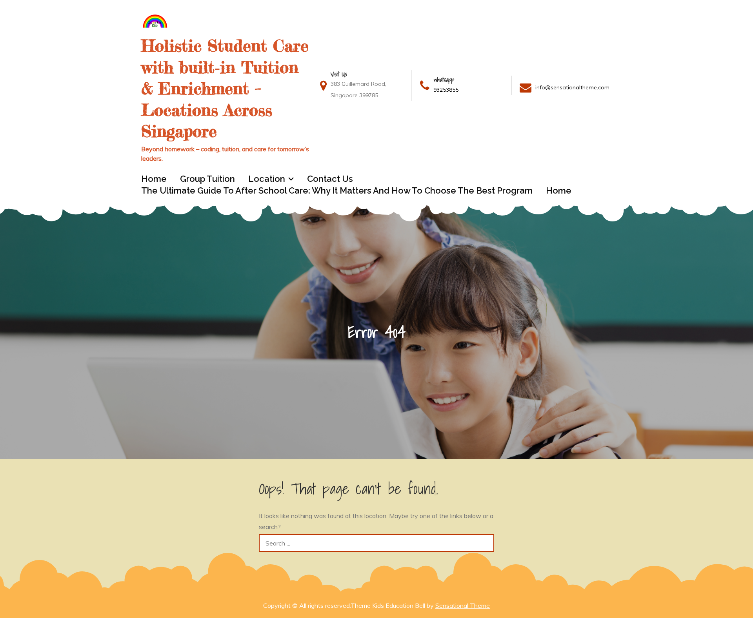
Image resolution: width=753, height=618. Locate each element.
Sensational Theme (462, 605)
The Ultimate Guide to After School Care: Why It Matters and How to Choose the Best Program (337, 190)
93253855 (445, 89)
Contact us (330, 179)
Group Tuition (207, 179)
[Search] (485, 543)
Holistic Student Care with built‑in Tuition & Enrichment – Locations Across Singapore (225, 88)
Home (154, 179)
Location (266, 179)
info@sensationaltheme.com (572, 87)
